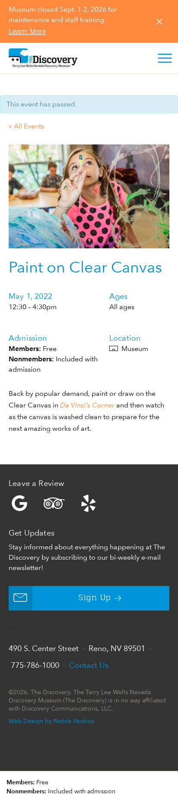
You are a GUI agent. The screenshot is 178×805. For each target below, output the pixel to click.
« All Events (26, 126)
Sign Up (95, 598)
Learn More (27, 32)
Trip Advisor (54, 503)
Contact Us (88, 665)
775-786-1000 (35, 665)
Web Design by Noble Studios (51, 720)
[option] (89, 196)
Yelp (89, 503)
